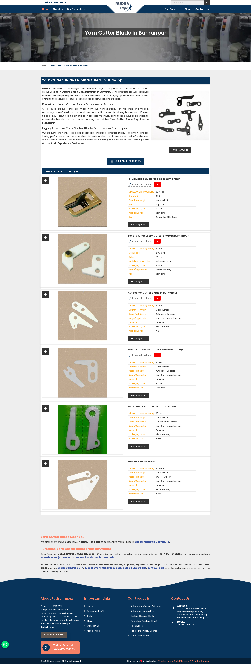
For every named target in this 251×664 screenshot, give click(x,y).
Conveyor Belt (155, 567)
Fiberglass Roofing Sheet (144, 620)
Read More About (53, 634)
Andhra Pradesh (104, 557)
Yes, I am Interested (127, 161)
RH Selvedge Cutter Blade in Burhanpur (154, 179)
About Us (58, 9)
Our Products (75, 9)
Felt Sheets (137, 625)
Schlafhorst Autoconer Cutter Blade (152, 406)
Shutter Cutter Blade (141, 461)
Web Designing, (165, 661)
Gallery (90, 615)
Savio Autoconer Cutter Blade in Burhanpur (156, 349)
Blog (89, 620)
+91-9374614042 (55, 2)
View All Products (140, 635)
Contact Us (202, 9)
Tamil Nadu (87, 557)
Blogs (188, 9)
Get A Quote (181, 149)
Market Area (93, 630)
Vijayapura (162, 541)
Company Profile (96, 611)
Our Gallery (171, 9)
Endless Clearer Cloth (70, 567)
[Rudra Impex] (125, 9)
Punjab (58, 557)
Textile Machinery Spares (144, 630)
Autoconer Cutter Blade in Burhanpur (152, 292)
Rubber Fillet (138, 567)
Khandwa (149, 541)
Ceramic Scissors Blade (116, 567)
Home (45, 9)
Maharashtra (71, 557)
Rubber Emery (92, 567)
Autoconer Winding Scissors (146, 606)
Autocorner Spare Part (143, 611)
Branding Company (201, 661)
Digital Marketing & (182, 661)
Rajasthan (47, 557)
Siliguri (139, 541)
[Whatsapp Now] (5, 644)
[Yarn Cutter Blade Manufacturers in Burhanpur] (180, 116)
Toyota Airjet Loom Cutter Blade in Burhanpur (158, 235)
